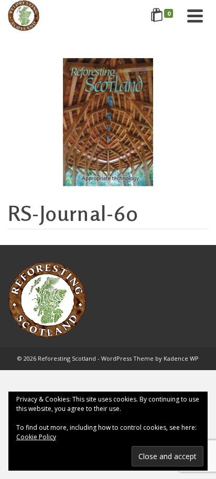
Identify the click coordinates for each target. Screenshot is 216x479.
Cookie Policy (36, 436)
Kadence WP (181, 358)
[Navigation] (195, 15)
